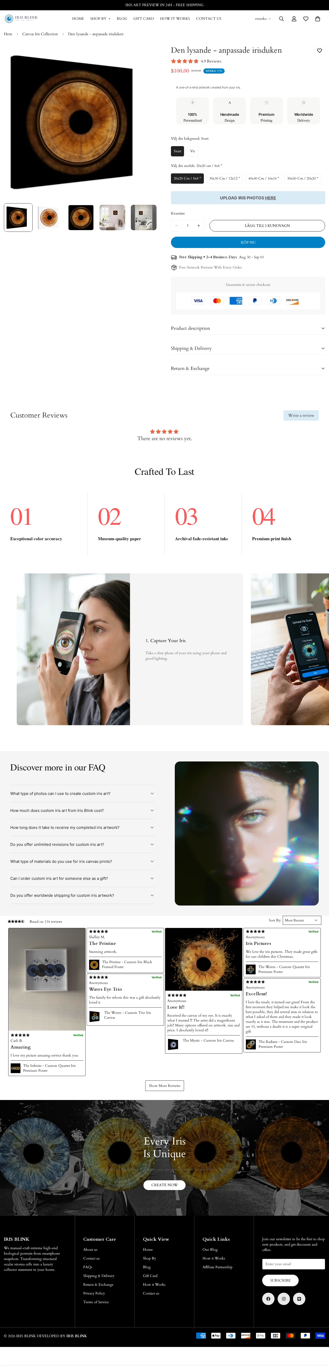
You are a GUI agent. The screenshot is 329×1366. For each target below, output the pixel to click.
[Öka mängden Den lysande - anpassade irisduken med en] (198, 225)
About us (90, 1249)
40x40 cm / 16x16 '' (265, 180)
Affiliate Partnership (217, 1267)
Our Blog (210, 1249)
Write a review (301, 415)
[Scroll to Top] (319, 1338)
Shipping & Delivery (98, 1275)
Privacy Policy (94, 1293)
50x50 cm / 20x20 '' (304, 180)
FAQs (87, 1267)
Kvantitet (178, 213)
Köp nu (248, 242)
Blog (122, 18)
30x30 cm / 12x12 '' (226, 180)
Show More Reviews (164, 1085)
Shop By (98, 18)
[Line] (299, 1299)
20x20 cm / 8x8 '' (189, 180)
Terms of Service (96, 1302)
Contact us (208, 18)
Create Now (164, 1185)
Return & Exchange (98, 1284)
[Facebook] (268, 1299)
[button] (46, 979)
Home (78, 18)
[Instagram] (284, 1299)
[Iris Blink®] (21, 18)
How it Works (175, 18)
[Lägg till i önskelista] (319, 51)
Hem (8, 34)
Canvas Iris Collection (40, 34)
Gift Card (143, 18)
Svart (179, 152)
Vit (194, 152)
